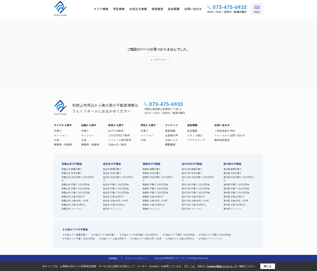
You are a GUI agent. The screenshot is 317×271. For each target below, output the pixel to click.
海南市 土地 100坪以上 (154, 204)
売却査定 (157, 9)
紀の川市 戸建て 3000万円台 (196, 192)
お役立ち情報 (138, 9)
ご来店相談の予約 (224, 131)
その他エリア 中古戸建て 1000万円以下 (139, 234)
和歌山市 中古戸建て (72, 173)
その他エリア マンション (210, 238)
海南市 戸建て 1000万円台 (155, 184)
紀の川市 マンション (192, 208)
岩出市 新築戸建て (112, 169)
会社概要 (174, 9)
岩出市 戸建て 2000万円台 (116, 188)
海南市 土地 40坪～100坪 (155, 200)
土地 (56, 140)
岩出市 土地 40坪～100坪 (115, 200)
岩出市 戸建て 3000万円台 (116, 192)
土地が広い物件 (117, 144)
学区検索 (119, 9)
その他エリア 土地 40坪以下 (112, 238)
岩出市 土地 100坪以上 (114, 204)
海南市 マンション (152, 208)
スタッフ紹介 (195, 135)
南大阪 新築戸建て (232, 169)
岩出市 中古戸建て (112, 173)
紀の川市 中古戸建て (192, 173)
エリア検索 (101, 9)
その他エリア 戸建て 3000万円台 (78, 238)
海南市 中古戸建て (152, 173)
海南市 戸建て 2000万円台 (155, 188)
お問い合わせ (193, 9)
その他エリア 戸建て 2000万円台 (214, 234)
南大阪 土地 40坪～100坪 (235, 200)
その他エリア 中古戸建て (103, 234)
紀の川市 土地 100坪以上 (194, 204)
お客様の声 (171, 135)
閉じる (268, 266)
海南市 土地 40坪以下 (153, 196)
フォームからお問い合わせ (229, 135)
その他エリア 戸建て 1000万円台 (178, 234)
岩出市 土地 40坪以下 (113, 196)
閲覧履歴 (170, 144)
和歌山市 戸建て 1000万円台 (76, 184)
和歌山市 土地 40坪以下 (73, 196)
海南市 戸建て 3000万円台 (155, 192)
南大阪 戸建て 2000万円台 (236, 188)
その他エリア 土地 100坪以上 (179, 238)
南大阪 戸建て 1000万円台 (236, 184)
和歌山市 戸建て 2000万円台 (76, 188)
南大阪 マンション (232, 208)
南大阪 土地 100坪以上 (234, 204)
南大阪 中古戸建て (232, 173)
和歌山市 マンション (72, 208)
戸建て (58, 131)
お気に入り (171, 140)
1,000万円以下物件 (119, 135)
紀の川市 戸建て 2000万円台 (196, 188)
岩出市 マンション (112, 208)
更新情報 (170, 131)
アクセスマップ (196, 140)
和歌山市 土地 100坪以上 (74, 204)
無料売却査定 (222, 140)
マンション (60, 135)
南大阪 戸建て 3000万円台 (236, 192)
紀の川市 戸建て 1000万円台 (196, 184)
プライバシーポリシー (136, 258)
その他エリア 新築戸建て (74, 234)
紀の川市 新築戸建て (192, 169)
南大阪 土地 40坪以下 (234, 196)
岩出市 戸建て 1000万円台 (116, 184)
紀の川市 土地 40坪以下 (193, 196)
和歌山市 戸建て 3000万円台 (76, 192)
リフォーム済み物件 (119, 140)
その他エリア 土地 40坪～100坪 (145, 238)
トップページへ (158, 59)
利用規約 (113, 258)
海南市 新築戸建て (152, 169)
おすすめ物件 (116, 131)
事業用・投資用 (63, 144)
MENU (257, 11)
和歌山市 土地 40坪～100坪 (75, 200)
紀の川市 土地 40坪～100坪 (195, 200)
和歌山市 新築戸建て (72, 169)
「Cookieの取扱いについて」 (219, 266)
